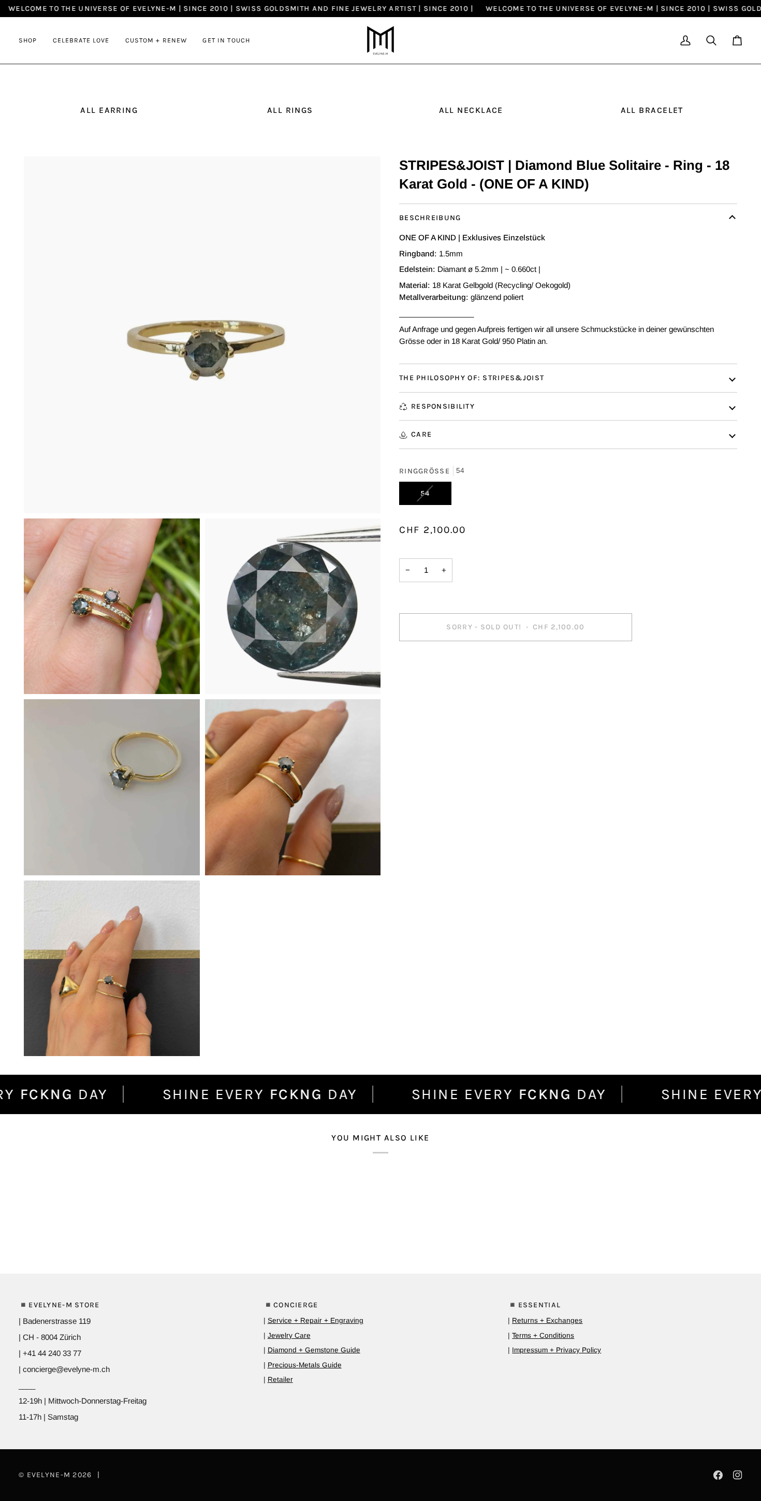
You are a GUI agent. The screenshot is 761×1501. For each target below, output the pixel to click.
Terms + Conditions (543, 1335)
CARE (421, 434)
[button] (32, 40)
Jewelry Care (289, 1335)
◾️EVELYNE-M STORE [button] (59, 1305)
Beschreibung (430, 217)
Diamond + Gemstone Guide (314, 1350)
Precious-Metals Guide (305, 1365)
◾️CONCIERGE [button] (291, 1305)
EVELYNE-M (49, 1474)
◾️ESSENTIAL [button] (534, 1305)
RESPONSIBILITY (443, 406)
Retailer (280, 1379)
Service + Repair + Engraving (315, 1320)
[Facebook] (718, 1475)
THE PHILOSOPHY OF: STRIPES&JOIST (471, 377)
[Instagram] (737, 1475)
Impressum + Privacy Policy (556, 1350)
